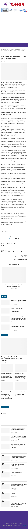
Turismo (20, 523)
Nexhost (24, 525)
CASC (3, 229)
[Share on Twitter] (15, 238)
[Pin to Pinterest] (16, 238)
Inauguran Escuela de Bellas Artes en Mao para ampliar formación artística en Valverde (13, 358)
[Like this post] (11, 238)
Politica (16, 523)
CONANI (7, 229)
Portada (3, 49)
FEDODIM (13, 229)
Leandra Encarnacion (10, 59)
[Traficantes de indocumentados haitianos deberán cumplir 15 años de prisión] (14, 275)
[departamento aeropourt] (14, 9)
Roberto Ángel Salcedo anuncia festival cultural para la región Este (20, 393)
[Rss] (17, 514)
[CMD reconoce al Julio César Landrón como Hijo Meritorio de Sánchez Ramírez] (5, 311)
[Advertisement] (14, 28)
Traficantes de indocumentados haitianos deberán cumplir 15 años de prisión (18, 429)
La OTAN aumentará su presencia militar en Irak (18, 494)
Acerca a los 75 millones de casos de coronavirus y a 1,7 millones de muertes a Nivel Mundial (18, 503)
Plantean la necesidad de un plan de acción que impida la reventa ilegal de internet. (18, 457)
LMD (23, 229)
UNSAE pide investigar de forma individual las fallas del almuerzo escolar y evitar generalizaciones (18, 438)
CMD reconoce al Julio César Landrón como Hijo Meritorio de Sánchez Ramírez (18, 310)
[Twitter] (14, 514)
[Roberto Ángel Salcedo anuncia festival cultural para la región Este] (21, 386)
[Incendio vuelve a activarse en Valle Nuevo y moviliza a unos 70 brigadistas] (5, 446)
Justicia (7, 523)
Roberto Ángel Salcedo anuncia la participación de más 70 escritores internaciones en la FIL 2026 (7, 376)
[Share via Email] (18, 238)
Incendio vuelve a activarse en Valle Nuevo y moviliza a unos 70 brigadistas (18, 446)
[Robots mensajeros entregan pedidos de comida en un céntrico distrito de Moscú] (5, 466)
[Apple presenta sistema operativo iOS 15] (5, 474)
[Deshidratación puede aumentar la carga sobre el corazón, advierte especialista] (5, 302)
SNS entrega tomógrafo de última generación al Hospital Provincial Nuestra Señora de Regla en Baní (18, 318)
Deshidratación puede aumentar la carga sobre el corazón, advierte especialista (18, 302)
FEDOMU (18, 229)
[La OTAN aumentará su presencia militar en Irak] (5, 496)
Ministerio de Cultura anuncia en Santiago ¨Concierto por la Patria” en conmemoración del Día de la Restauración (20, 376)
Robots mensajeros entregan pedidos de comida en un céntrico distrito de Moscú (18, 466)
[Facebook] (11, 514)
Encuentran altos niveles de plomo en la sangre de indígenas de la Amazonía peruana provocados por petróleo (19, 486)
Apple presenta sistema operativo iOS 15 (16, 473)
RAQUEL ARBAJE (5, 231)
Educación (12, 523)
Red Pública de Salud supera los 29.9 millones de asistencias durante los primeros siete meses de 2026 (19, 327)
